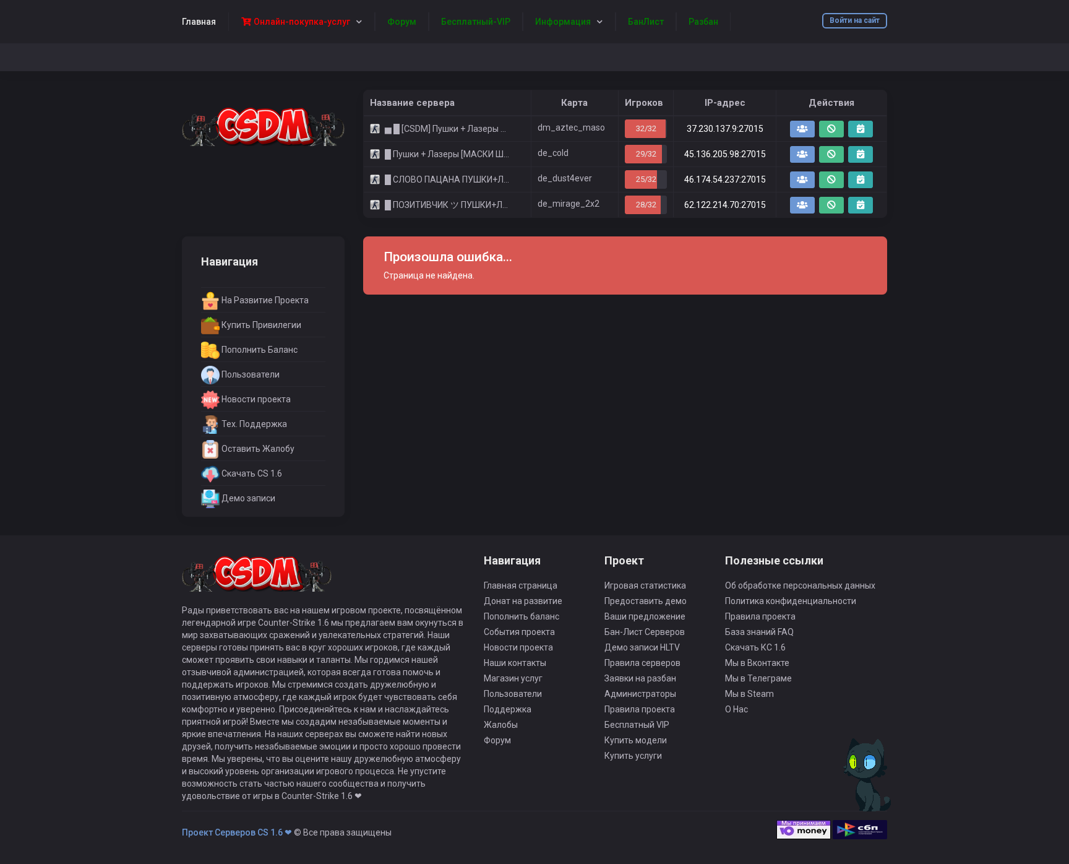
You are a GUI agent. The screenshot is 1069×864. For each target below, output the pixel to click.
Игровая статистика (645, 585)
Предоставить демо (645, 601)
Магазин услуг (513, 678)
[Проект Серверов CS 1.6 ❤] (263, 125)
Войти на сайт (855, 20)
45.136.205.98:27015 (725, 154)
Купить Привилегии (260, 325)
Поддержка (507, 709)
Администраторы (640, 694)
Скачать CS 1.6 (251, 473)
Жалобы (501, 725)
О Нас (736, 709)
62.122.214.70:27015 (725, 205)
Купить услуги (633, 756)
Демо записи (247, 498)
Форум (497, 740)
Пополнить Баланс (259, 350)
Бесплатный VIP (636, 725)
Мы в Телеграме (758, 678)
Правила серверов (642, 663)
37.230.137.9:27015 (725, 129)
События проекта (519, 632)
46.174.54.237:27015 (725, 179)
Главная (199, 22)
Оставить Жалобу (257, 449)
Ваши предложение (644, 616)
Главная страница (520, 585)
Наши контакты (515, 663)
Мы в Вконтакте (757, 663)
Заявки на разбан (640, 678)
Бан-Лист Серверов (644, 632)
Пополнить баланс (521, 616)
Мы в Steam (749, 694)
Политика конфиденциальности (790, 601)
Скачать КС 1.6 (755, 647)
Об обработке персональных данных (800, 585)
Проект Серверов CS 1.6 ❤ (237, 832)
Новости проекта (255, 399)
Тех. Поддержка (253, 424)
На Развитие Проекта (264, 300)
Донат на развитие (523, 601)
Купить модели (635, 740)
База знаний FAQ (759, 632)
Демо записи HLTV (642, 647)
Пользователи (250, 374)
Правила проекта (639, 709)
